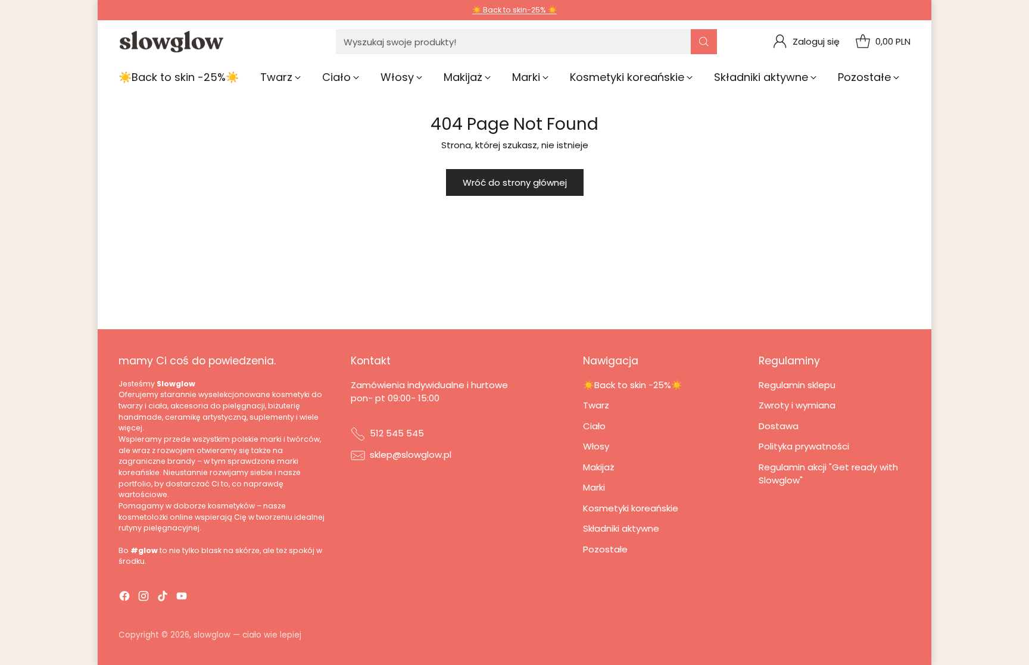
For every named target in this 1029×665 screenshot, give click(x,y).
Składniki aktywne (621, 528)
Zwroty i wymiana (797, 405)
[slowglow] (172, 42)
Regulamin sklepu (797, 385)
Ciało (594, 426)
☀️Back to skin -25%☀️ (632, 385)
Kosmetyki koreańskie (630, 508)
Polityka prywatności (804, 446)
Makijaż (599, 467)
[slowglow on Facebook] (124, 598)
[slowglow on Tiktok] (162, 598)
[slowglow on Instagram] (143, 598)
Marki (594, 487)
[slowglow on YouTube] (181, 598)
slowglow (212, 635)
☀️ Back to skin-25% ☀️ (514, 10)
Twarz (596, 405)
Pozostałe (605, 549)
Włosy (596, 446)
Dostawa (779, 426)
